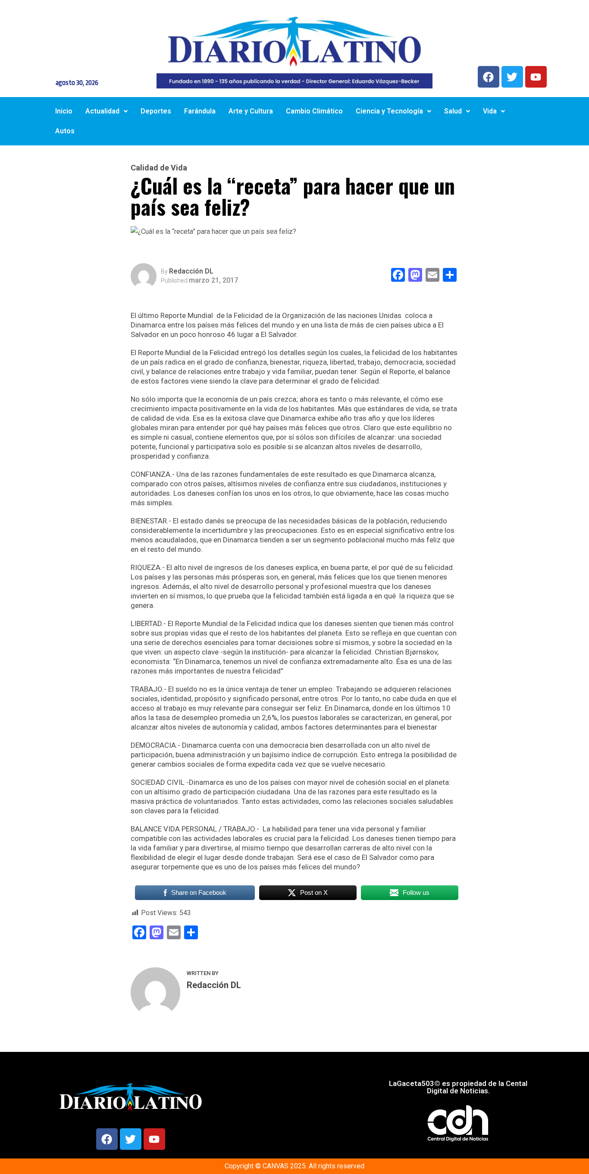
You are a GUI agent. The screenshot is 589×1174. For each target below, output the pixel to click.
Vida (490, 111)
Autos (65, 131)
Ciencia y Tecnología (389, 111)
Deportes (156, 111)
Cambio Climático (314, 111)
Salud (453, 111)
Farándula (200, 111)
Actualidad (102, 111)
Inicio (63, 111)
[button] (106, 111)
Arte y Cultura (251, 111)
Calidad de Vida (159, 168)
